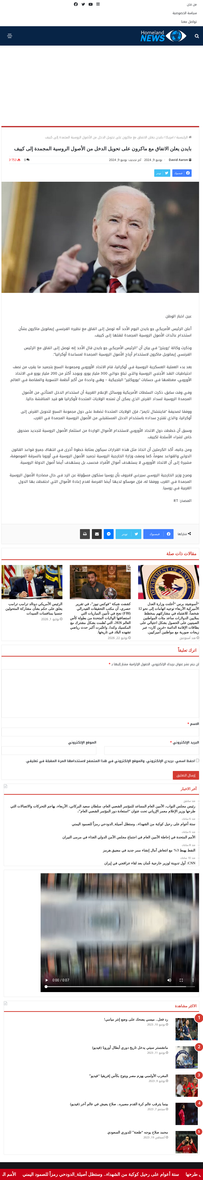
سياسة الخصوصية (185, 13)
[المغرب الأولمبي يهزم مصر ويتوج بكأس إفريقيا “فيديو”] (186, 1085)
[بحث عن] (196, 37)
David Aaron (178, 160)
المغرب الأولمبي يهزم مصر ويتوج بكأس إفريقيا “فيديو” (128, 1076)
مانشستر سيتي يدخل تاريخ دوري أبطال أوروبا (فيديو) (130, 1048)
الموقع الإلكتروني (82, 742)
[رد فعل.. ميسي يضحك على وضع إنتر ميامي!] (186, 1029)
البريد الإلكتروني (184, 742)
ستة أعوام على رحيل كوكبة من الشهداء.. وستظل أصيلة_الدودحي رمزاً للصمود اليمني (121, 1174)
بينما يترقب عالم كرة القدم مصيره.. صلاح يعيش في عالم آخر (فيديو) (119, 1104)
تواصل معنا (189, 22)
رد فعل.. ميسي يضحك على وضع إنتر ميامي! (136, 1019)
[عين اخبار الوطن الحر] (163, 36)
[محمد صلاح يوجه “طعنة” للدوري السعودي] (186, 1142)
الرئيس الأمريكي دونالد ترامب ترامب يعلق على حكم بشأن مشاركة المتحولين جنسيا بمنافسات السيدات (33, 608)
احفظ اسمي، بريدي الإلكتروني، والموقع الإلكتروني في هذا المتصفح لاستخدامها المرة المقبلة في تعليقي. (110, 761)
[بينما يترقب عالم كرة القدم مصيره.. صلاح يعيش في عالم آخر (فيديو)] (186, 1114)
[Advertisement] (101, 87)
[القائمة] (9, 37)
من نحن (192, 4)
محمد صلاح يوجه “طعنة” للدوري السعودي (137, 1132)
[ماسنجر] (109, 534)
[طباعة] (85, 534)
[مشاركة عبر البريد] (97, 534)
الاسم (193, 724)
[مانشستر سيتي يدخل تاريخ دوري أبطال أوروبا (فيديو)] (186, 1057)
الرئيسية (182, 137)
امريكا (170, 137)
